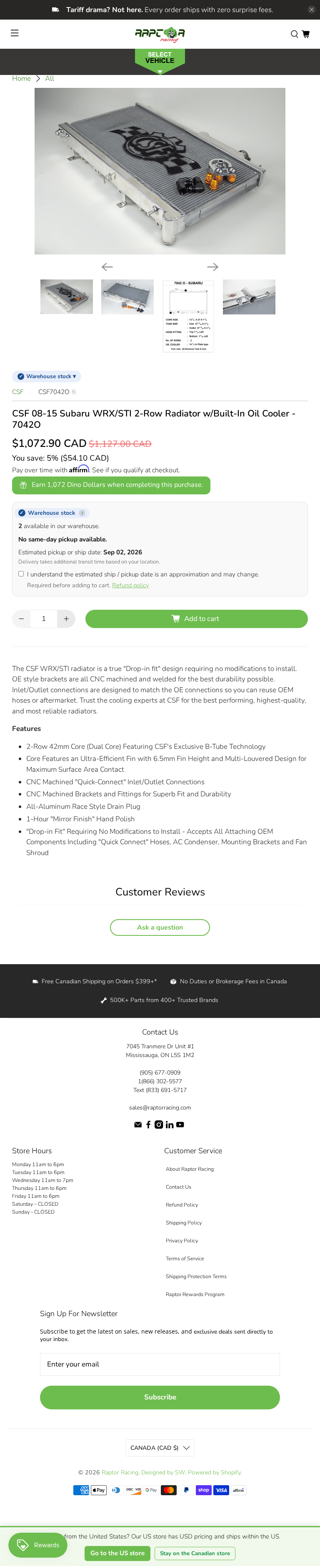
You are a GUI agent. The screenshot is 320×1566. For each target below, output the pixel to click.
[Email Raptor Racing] (138, 1127)
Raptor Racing (120, 1472)
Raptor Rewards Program (195, 1294)
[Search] (294, 34)
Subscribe (160, 1397)
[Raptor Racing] (160, 34)
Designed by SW (163, 1472)
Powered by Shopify (214, 1472)
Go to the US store (117, 1553)
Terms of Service (185, 1258)
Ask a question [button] (160, 927)
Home (21, 78)
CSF (17, 392)
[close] (312, 9)
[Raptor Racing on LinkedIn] (169, 1127)
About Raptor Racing (190, 1168)
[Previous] (107, 267)
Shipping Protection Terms (196, 1276)
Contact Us (178, 1186)
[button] (160, 61)
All (49, 78)
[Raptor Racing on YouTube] (180, 1127)
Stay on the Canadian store (195, 1553)
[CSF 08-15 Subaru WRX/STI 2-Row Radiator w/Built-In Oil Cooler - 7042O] (160, 171)
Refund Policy (182, 1204)
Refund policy (130, 585)
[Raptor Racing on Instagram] (159, 1127)
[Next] (213, 267)
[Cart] (305, 34)
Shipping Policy (184, 1222)
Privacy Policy (182, 1240)
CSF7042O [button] (54, 392)
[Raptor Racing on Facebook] (148, 1127)
